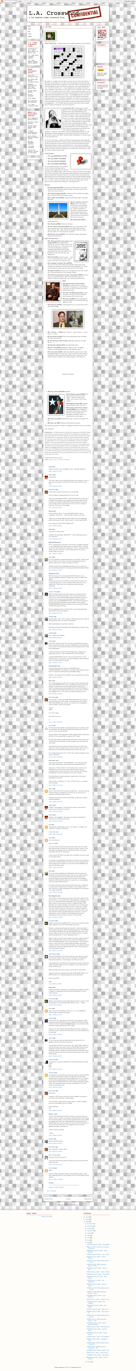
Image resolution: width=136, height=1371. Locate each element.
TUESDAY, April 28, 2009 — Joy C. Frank (98, 1254)
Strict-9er (51, 1072)
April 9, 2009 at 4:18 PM (55, 1110)
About (29, 29)
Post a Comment (51, 1191)
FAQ (29, 31)
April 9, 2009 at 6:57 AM (55, 539)
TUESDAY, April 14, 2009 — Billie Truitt (97, 1309)
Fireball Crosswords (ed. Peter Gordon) (33, 132)
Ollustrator (67, 1367)
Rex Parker (52, 489)
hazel (50, 557)
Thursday (66, 459)
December (90, 1223)
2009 (87, 1221)
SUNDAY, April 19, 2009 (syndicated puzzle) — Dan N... (96, 1292)
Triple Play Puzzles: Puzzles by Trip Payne (33, 152)
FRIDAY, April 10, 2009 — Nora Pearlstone (98, 1326)
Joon (50, 837)
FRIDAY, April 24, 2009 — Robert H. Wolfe (98, 1272)
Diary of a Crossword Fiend (33, 76)
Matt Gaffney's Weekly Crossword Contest (33, 138)
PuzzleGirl (60, 459)
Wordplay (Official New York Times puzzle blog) (32, 86)
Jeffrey (51, 474)
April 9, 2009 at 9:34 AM (55, 693)
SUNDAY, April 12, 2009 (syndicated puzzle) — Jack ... (96, 1319)
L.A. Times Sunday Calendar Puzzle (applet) (33, 62)
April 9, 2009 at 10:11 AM (55, 785)
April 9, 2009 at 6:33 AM (55, 507)
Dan (50, 824)
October (89, 1228)
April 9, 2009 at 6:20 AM (55, 486)
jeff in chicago (53, 1155)
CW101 (29, 34)
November (90, 1226)
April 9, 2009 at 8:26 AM (55, 637)
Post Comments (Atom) (71, 1205)
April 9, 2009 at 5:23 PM (55, 1151)
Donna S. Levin (53, 459)
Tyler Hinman (32, 98)
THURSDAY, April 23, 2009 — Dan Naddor (98, 1274)
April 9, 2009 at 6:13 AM (55, 471)
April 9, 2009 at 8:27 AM (55, 662)
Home (68, 1199)
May (88, 1240)
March (89, 1361)
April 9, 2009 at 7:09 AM (55, 553)
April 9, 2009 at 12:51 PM (55, 950)
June (88, 1237)
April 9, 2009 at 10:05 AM (55, 722)
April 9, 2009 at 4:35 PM (55, 1135)
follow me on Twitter (47, 1216)
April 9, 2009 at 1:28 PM (55, 984)
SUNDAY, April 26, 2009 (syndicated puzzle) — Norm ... (96, 1265)
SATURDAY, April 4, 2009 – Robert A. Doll (98, 1350)
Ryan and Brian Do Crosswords (32, 101)
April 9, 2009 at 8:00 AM (55, 588)
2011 (87, 1217)
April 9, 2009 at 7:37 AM (55, 570)
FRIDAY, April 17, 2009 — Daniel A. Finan (98, 1299)
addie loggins (53, 954)
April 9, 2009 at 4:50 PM (55, 1143)
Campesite (52, 1059)
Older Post (87, 1199)
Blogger (79, 1367)
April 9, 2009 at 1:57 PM (55, 1014)
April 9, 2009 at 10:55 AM (55, 892)
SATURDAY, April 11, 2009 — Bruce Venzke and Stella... (96, 1323)
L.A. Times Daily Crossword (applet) (33, 57)
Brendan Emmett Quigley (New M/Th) (32, 127)
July (88, 1235)
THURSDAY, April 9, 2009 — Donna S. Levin (63, 30)
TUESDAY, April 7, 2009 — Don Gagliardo (98, 1336)
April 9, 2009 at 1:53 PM (55, 995)
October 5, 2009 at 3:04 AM (56, 1187)
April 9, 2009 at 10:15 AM (55, 801)
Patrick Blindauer (31, 95)
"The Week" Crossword (31, 147)
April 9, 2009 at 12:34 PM (55, 917)
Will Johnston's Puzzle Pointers (33, 119)
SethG (50, 641)
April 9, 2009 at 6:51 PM (55, 1164)
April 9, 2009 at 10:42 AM (55, 834)
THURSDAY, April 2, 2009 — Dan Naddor (98, 1355)
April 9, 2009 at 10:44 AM (55, 867)
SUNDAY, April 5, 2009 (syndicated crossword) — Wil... (96, 1347)
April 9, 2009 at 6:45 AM (55, 525)
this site (74, 1010)
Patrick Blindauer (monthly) (31, 143)
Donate (30, 36)
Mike (50, 871)
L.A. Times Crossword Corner (33, 105)
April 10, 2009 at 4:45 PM (55, 1179)
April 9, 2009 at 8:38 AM (55, 677)
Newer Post (48, 1199)
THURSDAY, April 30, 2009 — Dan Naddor (98, 1244)
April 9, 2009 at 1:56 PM (55, 1005)
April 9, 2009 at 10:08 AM (55, 757)
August (89, 1233)
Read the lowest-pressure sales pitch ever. (102, 74)
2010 (87, 1219)
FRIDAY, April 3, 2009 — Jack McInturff (97, 1352)
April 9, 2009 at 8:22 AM (55, 613)
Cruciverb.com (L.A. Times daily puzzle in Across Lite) (33, 51)
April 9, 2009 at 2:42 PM (55, 1069)
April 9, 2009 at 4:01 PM (55, 1087)
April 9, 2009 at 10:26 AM (55, 811)
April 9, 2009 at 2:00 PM (55, 1034)
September (90, 1230)
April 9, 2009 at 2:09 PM (55, 1056)
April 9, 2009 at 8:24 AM (55, 629)
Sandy (50, 725)
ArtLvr (50, 788)
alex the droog (53, 591)
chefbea (51, 616)
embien (51, 1018)
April (88, 1242)
